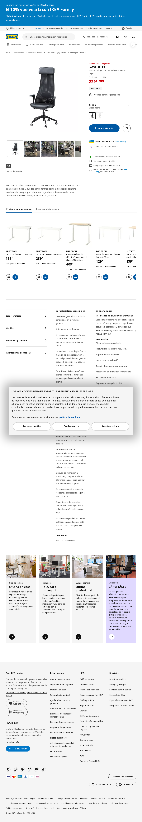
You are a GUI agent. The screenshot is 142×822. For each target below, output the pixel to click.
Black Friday (85, 750)
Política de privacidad (116, 798)
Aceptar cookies (110, 426)
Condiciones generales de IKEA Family (72, 808)
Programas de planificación (121, 705)
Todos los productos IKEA (91, 695)
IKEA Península (86, 745)
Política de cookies (45, 798)
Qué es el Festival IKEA (90, 761)
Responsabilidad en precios (47, 803)
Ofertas (83, 710)
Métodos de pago (58, 689)
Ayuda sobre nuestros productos (60, 702)
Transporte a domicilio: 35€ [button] (104, 161)
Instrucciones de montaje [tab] (18, 352)
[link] (99, 115)
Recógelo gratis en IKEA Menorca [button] (106, 165)
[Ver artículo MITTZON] (19, 234)
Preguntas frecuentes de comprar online (61, 715)
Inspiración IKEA (87, 705)
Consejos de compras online (63, 708)
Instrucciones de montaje (61, 732)
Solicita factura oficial (60, 695)
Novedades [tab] (74, 44)
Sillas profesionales (78, 53)
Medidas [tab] (10, 328)
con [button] (110, 141)
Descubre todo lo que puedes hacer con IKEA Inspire (26, 694)
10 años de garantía (14, 171)
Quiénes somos (87, 679)
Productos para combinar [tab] (19, 209)
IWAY (82, 755)
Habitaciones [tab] (36, 44)
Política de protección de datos (92, 798)
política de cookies (69, 417)
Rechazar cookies (31, 426)
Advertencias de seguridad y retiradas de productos (62, 744)
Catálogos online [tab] (56, 44)
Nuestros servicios (117, 679)
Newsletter (85, 734)
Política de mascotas (14, 808)
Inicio (8, 53)
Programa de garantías (60, 727)
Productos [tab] (16, 44)
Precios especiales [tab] (117, 44)
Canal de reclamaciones (97, 803)
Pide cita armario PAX (94, 28)
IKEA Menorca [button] (15, 28)
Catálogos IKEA (87, 700)
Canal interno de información (72, 803)
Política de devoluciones (119, 803)
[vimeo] (29, 769)
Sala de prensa (86, 740)
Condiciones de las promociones (19, 803)
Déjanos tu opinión (59, 756)
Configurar (69, 426)
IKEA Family (40, 28)
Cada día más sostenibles (91, 721)
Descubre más (12, 742)
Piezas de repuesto (59, 737)
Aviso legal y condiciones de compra (20, 798)
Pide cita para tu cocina (74, 28)
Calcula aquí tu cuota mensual (106, 146)
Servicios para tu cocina (120, 689)
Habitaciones (19, 53)
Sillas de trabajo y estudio (56, 53)
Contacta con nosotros (60, 679)
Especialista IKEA (117, 695)
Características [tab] (13, 316)
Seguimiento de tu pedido (61, 684)
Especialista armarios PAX (121, 700)
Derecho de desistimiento (62, 722)
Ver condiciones (13, 20)
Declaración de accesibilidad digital (40, 808)
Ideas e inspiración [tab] (93, 44)
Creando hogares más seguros (90, 728)
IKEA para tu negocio (54, 28)
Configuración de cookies (67, 798)
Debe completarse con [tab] (47, 209)
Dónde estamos (87, 684)
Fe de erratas (56, 751)
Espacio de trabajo (35, 53)
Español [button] (129, 28)
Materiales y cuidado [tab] (16, 340)
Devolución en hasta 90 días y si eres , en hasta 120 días (110, 170)
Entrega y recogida (117, 684)
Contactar (108, 28)
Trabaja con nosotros (89, 689)
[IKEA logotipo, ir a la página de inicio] (12, 36)
